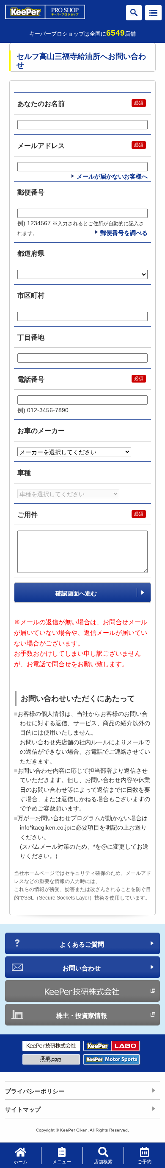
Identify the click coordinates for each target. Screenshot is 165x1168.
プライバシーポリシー (34, 1091)
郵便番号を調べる (124, 232)
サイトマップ (23, 1109)
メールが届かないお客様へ (112, 176)
